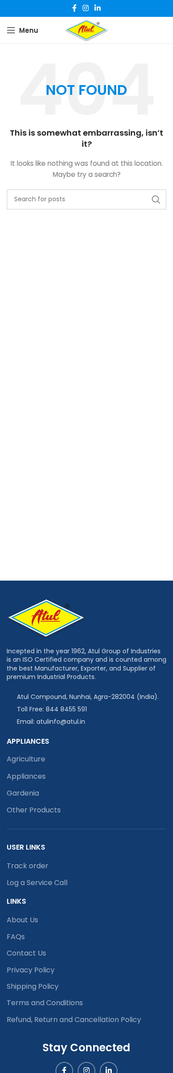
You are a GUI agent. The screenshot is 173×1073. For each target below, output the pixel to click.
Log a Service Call (37, 883)
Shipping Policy (33, 986)
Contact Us (26, 953)
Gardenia (23, 793)
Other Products (34, 810)
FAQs (16, 937)
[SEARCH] (156, 199)
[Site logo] (86, 29)
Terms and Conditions (45, 1003)
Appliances (26, 776)
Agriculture (26, 759)
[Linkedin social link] (98, 8)
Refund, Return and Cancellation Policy (74, 1020)
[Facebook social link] (74, 8)
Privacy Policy (31, 970)
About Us (22, 920)
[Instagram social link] (85, 8)
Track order (27, 866)
